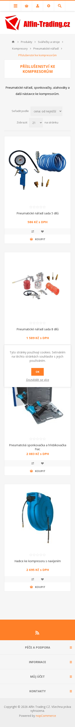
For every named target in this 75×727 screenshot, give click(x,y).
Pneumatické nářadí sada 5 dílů (37, 213)
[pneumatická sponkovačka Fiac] (37, 401)
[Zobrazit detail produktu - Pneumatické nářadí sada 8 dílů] (37, 285)
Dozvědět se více (37, 380)
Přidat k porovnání (33, 231)
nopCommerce (46, 716)
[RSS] (37, 632)
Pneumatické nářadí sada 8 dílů (37, 329)
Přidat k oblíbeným (42, 231)
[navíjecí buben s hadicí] (37, 517)
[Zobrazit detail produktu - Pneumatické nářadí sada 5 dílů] (37, 169)
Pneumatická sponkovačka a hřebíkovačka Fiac (37, 447)
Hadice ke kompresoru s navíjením (37, 561)
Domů (13, 42)
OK (37, 372)
